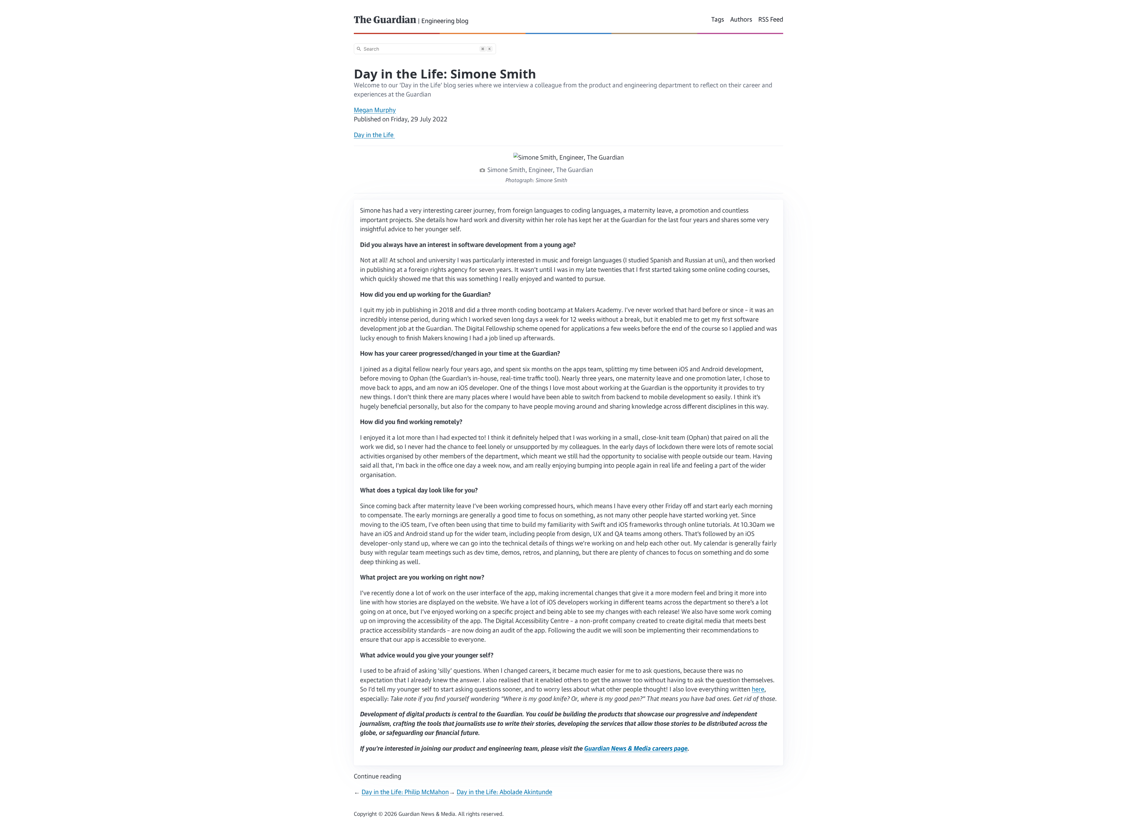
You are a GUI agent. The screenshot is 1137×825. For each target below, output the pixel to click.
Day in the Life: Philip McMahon (405, 792)
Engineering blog (444, 21)
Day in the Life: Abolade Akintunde (504, 792)
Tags (717, 19)
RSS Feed (770, 19)
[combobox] (425, 49)
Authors (741, 19)
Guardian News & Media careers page (636, 748)
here (758, 689)
